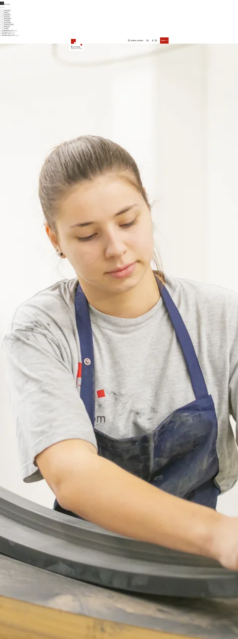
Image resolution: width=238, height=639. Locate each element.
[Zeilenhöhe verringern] (11, 33)
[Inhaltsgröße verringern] (14, 30)
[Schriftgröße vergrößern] (14, 32)
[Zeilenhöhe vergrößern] (13, 33)
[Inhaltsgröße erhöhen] (16, 30)
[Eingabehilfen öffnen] (2, 3)
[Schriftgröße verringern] (12, 32)
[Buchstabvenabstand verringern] (16, 35)
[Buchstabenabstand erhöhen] (18, 35)
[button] (164, 40)
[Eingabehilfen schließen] (3, 7)
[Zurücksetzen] (1, 7)
